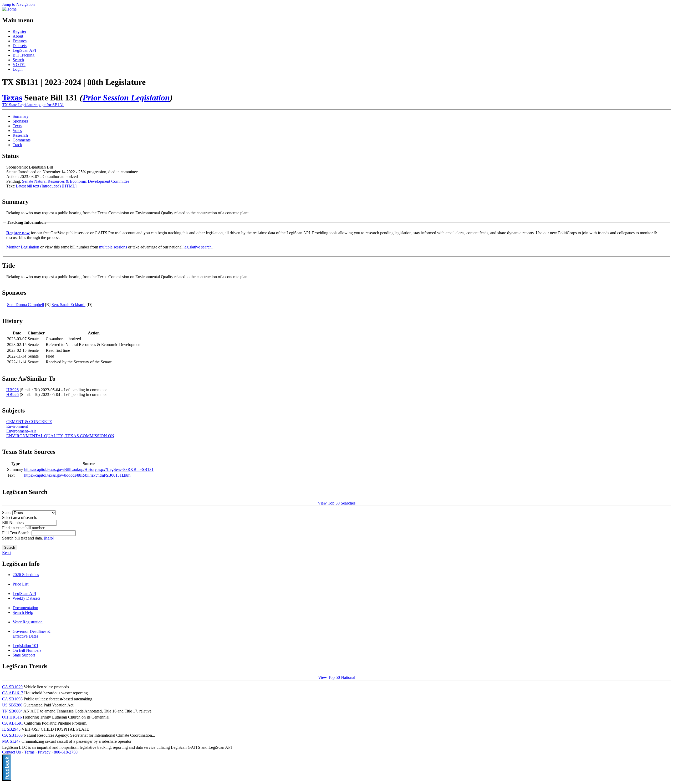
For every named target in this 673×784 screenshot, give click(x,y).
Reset (6, 552)
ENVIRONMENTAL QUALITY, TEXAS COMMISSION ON (60, 436)
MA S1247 (11, 741)
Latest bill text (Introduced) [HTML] (46, 186)
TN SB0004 (12, 711)
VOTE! (19, 64)
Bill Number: (13, 522)
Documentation (25, 607)
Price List (20, 584)
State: (7, 512)
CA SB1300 (12, 735)
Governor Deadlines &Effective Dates (31, 633)
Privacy (44, 752)
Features (20, 41)
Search (18, 60)
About (18, 36)
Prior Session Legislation (126, 97)
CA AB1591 (12, 723)
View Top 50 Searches (336, 503)
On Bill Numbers (27, 650)
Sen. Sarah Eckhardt (68, 304)
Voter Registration (28, 622)
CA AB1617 (12, 693)
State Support (24, 655)
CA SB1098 (12, 699)
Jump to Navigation (18, 4)
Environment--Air (21, 431)
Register (19, 31)
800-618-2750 (66, 752)
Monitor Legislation (22, 247)
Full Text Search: (17, 533)
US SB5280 (12, 705)
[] (49, 538)
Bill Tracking (23, 55)
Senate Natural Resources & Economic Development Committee (75, 181)
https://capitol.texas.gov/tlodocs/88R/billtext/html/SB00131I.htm (77, 475)
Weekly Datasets (26, 598)
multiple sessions (113, 247)
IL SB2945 (11, 729)
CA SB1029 (12, 687)
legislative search (197, 247)
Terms (29, 752)
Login (18, 69)
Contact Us (11, 752)
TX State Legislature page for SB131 (33, 105)
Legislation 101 (25, 645)
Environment (17, 426)
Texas (12, 97)
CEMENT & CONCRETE (29, 421)
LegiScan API (24, 50)
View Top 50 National (336, 677)
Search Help (23, 612)
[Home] (9, 9)
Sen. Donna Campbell (25, 304)
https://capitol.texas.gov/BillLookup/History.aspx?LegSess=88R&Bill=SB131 (89, 469)
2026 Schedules (26, 574)
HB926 (12, 390)
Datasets (20, 45)
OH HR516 (12, 717)
